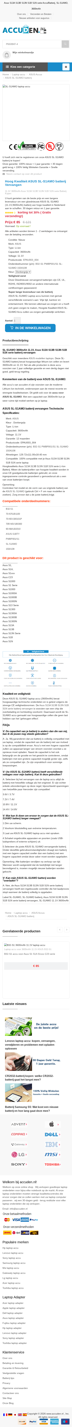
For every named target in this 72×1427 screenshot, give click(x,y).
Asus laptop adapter (13, 1318)
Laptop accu (18, 74)
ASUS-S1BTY (13, 534)
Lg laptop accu (10, 1278)
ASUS (18, 243)
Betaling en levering (13, 1363)
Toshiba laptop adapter (15, 1343)
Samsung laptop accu (14, 1263)
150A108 (22, 268)
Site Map (7, 1398)
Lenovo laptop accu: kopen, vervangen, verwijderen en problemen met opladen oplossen (30, 1045)
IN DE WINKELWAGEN (32, 328)
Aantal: (9, 320)
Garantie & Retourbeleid (15, 1368)
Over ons (21, 14)
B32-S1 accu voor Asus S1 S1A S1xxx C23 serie (29, 954)
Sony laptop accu (12, 1258)
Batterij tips (8, 1378)
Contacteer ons (11, 1393)
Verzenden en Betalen (40, 14)
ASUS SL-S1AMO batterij (18, 77)
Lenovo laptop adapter (14, 1333)
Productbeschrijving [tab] (15, 340)
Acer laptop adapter (13, 1303)
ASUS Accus (35, 74)
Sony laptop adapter (13, 1338)
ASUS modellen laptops (41, 358)
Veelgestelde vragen (13, 1373)
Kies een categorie (22, 66)
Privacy (6, 1383)
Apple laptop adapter (14, 1308)
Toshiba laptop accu (13, 1288)
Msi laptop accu (11, 1268)
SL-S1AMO (62, 446)
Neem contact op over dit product (24, 174)
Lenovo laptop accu (13, 1253)
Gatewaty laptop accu (14, 1273)
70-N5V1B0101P (14, 519)
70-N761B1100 (13, 514)
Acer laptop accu (11, 1283)
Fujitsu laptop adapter (14, 1323)
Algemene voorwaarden (15, 1388)
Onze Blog (8, 1403)
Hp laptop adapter (12, 1328)
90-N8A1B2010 (13, 529)
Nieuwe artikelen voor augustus (34, 18)
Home (6, 74)
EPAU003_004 (31, 259)
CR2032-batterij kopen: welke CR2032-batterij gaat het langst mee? (29, 1078)
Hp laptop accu (10, 1248)
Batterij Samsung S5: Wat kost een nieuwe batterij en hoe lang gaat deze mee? (31, 1109)
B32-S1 (39, 264)
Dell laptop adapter (13, 1313)
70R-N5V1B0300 (14, 524)
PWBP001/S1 (51, 264)
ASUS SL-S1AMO (15, 491)
